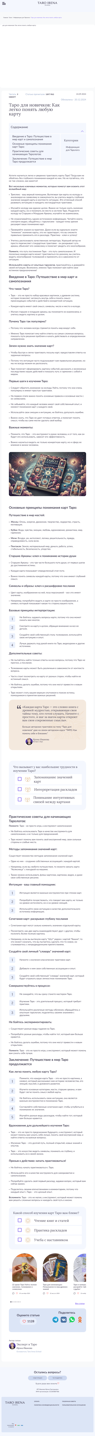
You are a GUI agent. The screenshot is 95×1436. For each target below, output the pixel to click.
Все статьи (80, 1303)
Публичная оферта (69, 1401)
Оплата (36, 1401)
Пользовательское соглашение (74, 1405)
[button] (84, 1270)
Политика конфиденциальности (46, 1405)
